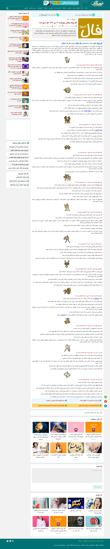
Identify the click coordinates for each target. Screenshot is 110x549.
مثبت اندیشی (98, 130)
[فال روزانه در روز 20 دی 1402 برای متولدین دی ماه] (67, 321)
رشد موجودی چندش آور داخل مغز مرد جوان (93, 530)
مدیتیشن (96, 299)
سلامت (45, 8)
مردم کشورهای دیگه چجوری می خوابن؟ (55, 400)
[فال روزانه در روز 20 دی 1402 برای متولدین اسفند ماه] (67, 375)
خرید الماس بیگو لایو (75, 511)
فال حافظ (78, 43)
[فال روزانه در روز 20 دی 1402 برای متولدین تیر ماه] (67, 148)
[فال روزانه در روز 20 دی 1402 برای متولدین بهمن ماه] (67, 348)
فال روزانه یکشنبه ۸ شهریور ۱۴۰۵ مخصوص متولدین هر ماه (94, 435)
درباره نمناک (92, 541)
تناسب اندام (58, 8)
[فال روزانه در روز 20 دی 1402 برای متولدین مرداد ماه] (67, 178)
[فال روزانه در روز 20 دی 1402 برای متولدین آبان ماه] (67, 264)
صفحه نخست (100, 541)
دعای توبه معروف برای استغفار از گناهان (19, 150)
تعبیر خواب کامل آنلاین (22, 177)
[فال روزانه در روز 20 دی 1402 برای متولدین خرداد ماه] (67, 120)
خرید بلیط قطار (14, 185)
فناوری (26, 8)
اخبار (82, 8)
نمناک (86, 8)
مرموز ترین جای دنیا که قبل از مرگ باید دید (76, 530)
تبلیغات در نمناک (82, 541)
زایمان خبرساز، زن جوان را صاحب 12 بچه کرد (58, 511)
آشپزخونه (40, 8)
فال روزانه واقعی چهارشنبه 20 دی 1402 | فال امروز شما (58, 22)
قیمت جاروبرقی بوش (22, 181)
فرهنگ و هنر (76, 8)
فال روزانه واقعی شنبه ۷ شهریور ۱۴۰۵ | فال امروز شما (76, 435)
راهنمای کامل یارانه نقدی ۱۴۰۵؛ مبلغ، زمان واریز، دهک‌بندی (51, 405)
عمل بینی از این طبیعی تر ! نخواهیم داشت (89, 400)
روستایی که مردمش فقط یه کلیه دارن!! (40, 511)
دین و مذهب (32, 8)
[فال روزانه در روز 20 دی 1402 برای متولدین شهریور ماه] (67, 207)
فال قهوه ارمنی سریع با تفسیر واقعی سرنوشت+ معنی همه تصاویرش (58, 436)
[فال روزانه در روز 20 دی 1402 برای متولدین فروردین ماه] (67, 60)
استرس (63, 315)
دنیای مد (51, 8)
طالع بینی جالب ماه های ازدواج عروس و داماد (93, 456)
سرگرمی (69, 8)
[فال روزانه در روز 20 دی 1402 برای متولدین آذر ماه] (67, 291)
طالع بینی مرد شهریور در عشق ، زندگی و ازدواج (41, 456)
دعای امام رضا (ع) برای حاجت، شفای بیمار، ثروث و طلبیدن (18, 147)
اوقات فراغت (87, 111)
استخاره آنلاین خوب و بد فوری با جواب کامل (89, 405)
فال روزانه (99, 43)
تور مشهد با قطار (24, 185)
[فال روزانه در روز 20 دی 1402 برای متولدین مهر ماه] (67, 239)
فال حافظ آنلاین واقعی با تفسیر (76, 456)
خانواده (64, 8)
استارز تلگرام (13, 181)
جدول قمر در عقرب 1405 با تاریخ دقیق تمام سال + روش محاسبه (40, 437)
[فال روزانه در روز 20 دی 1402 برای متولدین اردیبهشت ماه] (67, 90)
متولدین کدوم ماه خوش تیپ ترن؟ (58, 456)
